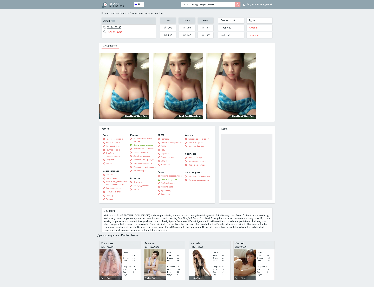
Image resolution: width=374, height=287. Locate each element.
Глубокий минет (168, 183)
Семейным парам (113, 188)
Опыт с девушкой (169, 179)
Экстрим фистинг (196, 146)
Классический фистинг (198, 139)
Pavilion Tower (136, 13)
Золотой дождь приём (198, 180)
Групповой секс (113, 150)
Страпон (165, 153)
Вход (259, 4)
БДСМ (163, 146)
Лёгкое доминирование (171, 142)
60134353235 (114, 27)
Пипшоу (109, 195)
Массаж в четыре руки (144, 160)
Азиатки (253, 27)
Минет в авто (167, 187)
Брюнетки (254, 35)
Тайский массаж (141, 152)
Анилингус (165, 194)
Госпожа (165, 139)
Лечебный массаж (142, 156)
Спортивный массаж (143, 163)
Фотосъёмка (111, 178)
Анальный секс (113, 142)
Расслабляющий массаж (144, 167)
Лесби (136, 189)
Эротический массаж (143, 145)
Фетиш (109, 163)
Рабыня (164, 150)
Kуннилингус (166, 190)
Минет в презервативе (171, 176)
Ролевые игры (167, 157)
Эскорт (109, 175)
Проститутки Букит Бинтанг (115, 13)
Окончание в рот (196, 158)
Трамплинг (165, 164)
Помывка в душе (113, 192)
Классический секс (114, 139)
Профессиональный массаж (143, 139)
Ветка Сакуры (140, 171)
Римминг (110, 199)
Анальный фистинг (196, 142)
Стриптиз (138, 182)
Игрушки (110, 160)
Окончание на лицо (196, 165)
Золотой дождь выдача (199, 176)
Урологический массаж (144, 149)
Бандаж (164, 161)
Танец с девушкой (141, 186)
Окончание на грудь (197, 161)
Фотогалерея (110, 46)
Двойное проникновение (113, 154)
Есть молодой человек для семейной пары (116, 183)
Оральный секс (113, 146)
